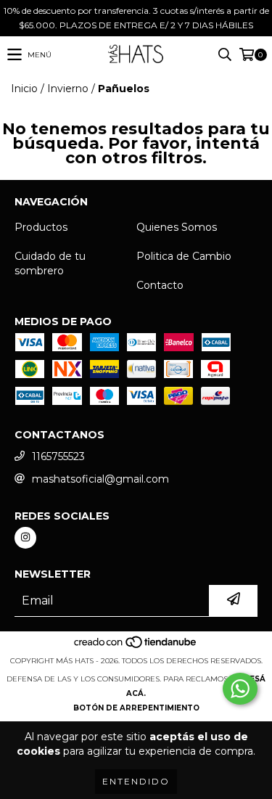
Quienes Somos (176, 227)
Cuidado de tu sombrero (50, 263)
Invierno (67, 88)
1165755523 (58, 456)
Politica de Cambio (183, 256)
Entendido (136, 781)
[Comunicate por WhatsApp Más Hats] (240, 689)
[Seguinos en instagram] (25, 538)
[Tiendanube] (136, 646)
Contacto (160, 285)
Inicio (24, 88)
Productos (41, 227)
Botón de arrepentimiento (136, 708)
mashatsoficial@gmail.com (100, 478)
